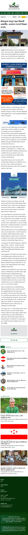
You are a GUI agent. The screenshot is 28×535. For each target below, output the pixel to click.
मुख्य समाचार (8, 347)
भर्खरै (3, 347)
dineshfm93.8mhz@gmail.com (9, 529)
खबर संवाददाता (14, 334)
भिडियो (19, 17)
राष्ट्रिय (12, 13)
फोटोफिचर (14, 17)
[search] (26, 17)
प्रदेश (5, 13)
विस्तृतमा (12, 421)
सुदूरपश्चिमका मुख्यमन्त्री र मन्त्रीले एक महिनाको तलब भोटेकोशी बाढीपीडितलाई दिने (16, 381)
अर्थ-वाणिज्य (17, 13)
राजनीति (8, 13)
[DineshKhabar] (14, 5)
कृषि (22, 13)
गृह (1, 13)
